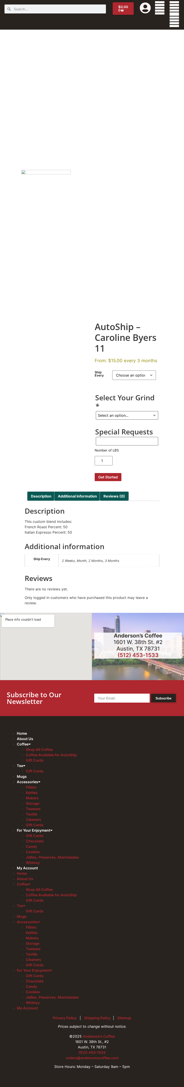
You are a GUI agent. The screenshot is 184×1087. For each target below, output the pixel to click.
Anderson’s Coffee (99, 1036)
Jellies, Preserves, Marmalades (52, 857)
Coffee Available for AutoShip (51, 755)
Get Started (108, 477)
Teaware (33, 808)
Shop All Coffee (39, 749)
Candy (31, 846)
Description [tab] (41, 496)
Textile (31, 814)
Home (22, 733)
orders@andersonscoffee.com (92, 1058)
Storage (32, 803)
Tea (20, 765)
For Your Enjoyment (33, 830)
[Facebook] (159, 7)
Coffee (22, 744)
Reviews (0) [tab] (114, 496)
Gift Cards (35, 760)
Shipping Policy (97, 1018)
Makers (32, 798)
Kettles (32, 792)
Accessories (27, 782)
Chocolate (35, 841)
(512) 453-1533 (138, 655)
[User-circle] (145, 7)
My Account (27, 868)
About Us (25, 738)
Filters (31, 787)
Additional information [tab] (77, 496)
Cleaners (33, 819)
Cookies (33, 852)
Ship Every (99, 374)
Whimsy (33, 862)
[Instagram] (174, 20)
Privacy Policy (65, 1018)
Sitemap (124, 1018)
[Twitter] (174, 7)
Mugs (22, 776)
